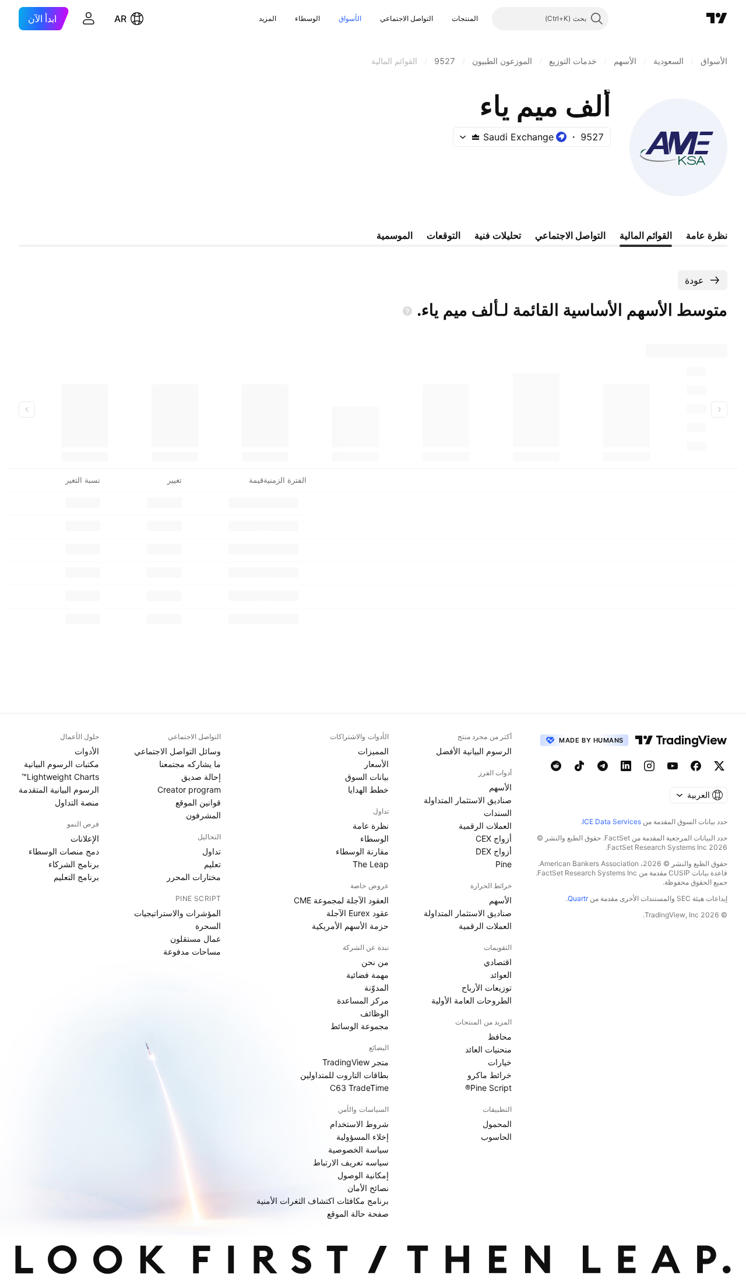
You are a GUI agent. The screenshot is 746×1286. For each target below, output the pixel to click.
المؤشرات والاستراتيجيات (177, 913)
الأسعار (376, 764)
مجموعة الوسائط (359, 1026)
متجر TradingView (355, 1062)
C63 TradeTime (359, 1088)
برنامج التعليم (76, 877)
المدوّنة (376, 987)
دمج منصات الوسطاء (64, 851)
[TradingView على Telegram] (602, 766)
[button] (443, 18)
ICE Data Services (611, 821)
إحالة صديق (201, 777)
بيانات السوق (367, 777)
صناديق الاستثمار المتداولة (468, 800)
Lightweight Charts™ (60, 777)
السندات (498, 813)
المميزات (373, 751)
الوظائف (374, 1013)
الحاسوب (496, 1137)
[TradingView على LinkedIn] (626, 766)
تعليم (212, 864)
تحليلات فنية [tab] (497, 235)
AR (120, 18)
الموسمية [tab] (394, 235)
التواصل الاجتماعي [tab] (570, 235)
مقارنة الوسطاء (362, 851)
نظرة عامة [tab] (706, 235)
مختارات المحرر (194, 877)
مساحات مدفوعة (192, 951)
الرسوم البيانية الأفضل (474, 751)
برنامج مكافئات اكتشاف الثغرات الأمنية (322, 1201)
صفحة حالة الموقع (358, 1213)
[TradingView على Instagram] (649, 766)
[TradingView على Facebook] (696, 766)
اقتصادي (498, 962)
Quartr (578, 898)
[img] (475, 137)
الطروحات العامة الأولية (471, 1000)
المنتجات (465, 18)
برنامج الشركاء (73, 864)
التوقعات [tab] (443, 235)
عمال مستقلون (195, 939)
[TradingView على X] (719, 766)
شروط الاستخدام (359, 1124)
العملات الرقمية (485, 826)
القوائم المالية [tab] (646, 235)
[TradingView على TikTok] (579, 766)
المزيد (267, 18)
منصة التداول (77, 802)
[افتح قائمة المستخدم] (88, 18)
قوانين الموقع (198, 802)
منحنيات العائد (488, 1049)
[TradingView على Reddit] (556, 766)
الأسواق (350, 18)
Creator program (189, 789)
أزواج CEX (494, 838)
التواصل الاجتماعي (406, 18)
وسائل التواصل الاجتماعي (177, 751)
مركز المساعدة (363, 1000)
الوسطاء (307, 18)
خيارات (500, 1062)
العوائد (501, 975)
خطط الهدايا (368, 789)
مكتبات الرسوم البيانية (61, 764)
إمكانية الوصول (363, 1175)
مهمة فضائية (367, 975)
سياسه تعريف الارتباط (351, 1162)
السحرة (208, 926)
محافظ (500, 1036)
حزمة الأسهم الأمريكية (350, 926)
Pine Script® (488, 1088)
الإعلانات (85, 838)
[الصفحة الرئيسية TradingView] (716, 18)
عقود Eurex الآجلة (357, 913)
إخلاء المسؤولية (362, 1137)
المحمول (497, 1124)
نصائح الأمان (368, 1188)
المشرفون (203, 815)
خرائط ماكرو (489, 1075)
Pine (503, 864)
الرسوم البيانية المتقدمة (59, 789)
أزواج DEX (494, 851)
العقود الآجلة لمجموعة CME (341, 900)
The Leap (371, 864)
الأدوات (87, 751)
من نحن (375, 962)
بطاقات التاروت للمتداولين (344, 1075)
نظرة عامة (371, 826)
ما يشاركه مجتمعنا (190, 764)
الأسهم (500, 787)
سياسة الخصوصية (358, 1149)
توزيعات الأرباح (487, 987)
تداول (211, 851)
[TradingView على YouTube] (672, 766)
